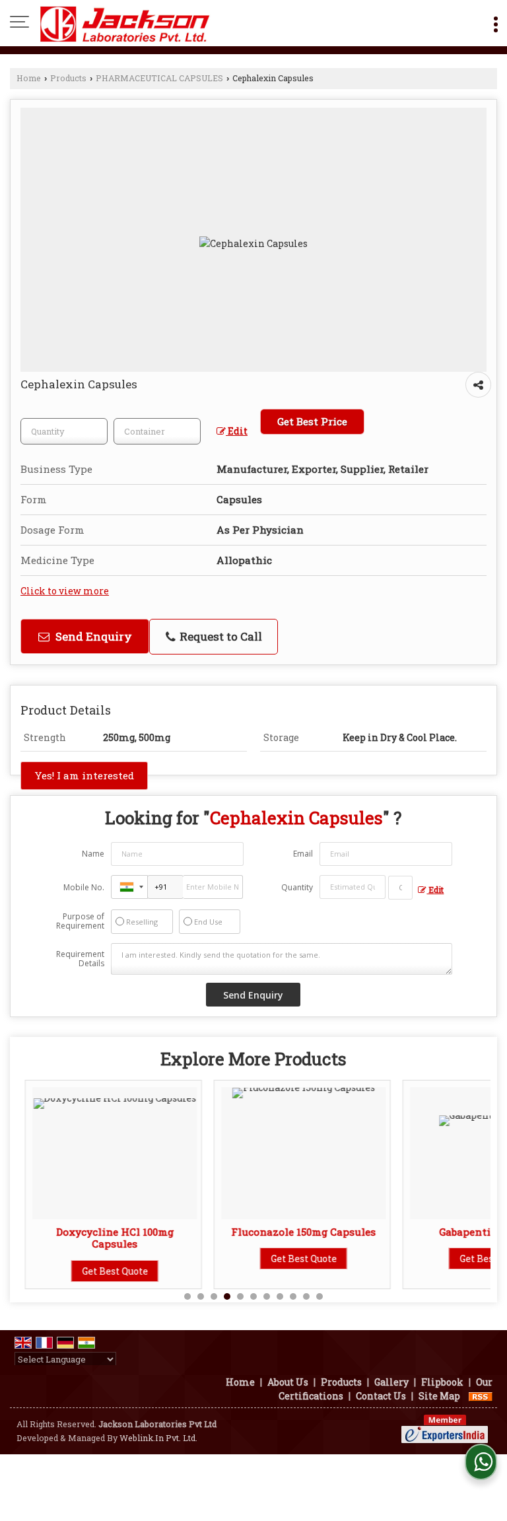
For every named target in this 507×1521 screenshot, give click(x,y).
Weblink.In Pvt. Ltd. (158, 1438)
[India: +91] (129, 887)
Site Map (439, 1396)
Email (303, 853)
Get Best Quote (106, 1271)
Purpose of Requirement (80, 921)
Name (93, 853)
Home (29, 78)
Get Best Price (312, 421)
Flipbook (442, 1382)
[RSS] (480, 1396)
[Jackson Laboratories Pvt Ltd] (125, 23)
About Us (287, 1382)
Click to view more (64, 590)
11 (319, 1296)
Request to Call (219, 636)
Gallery (391, 1382)
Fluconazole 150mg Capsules (295, 1231)
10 (306, 1296)
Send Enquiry (92, 636)
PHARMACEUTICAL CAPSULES (159, 78)
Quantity (297, 887)
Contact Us (381, 1396)
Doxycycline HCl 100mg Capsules (106, 1237)
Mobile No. (83, 887)
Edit (237, 431)
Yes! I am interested (84, 775)
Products (68, 78)
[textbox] (157, 431)
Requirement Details (80, 959)
